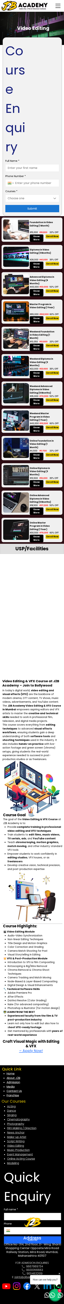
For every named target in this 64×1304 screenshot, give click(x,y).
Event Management (20, 1154)
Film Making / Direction (21, 1128)
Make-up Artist (16, 1137)
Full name (11, 1209)
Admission (13, 1082)
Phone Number (15, 176)
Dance (11, 1111)
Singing (12, 1115)
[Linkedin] (47, 1286)
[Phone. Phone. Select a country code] (9, 1230)
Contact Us (14, 1091)
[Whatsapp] (58, 1286)
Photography (15, 1124)
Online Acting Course (21, 1159)
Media (11, 1087)
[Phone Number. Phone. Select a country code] (11, 183)
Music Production (18, 1150)
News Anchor (16, 1132)
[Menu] (57, 5)
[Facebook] (27, 1286)
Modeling (13, 1163)
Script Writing (16, 1141)
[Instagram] (17, 1286)
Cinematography (18, 1119)
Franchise (13, 1095)
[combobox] (32, 198)
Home (11, 1073)
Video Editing (15, 1146)
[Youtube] (6, 1286)
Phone (8, 1223)
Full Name (12, 161)
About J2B (13, 1078)
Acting (11, 1106)
